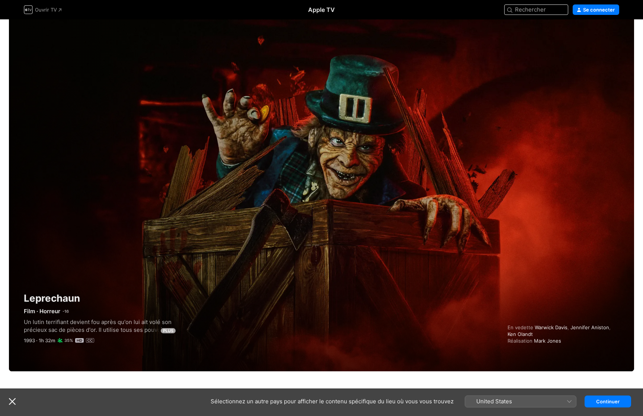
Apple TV (321, 9)
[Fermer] (12, 401)
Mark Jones (547, 341)
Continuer (608, 401)
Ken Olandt (520, 334)
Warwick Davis (551, 327)
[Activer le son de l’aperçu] (614, 34)
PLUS (168, 330)
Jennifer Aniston (589, 327)
